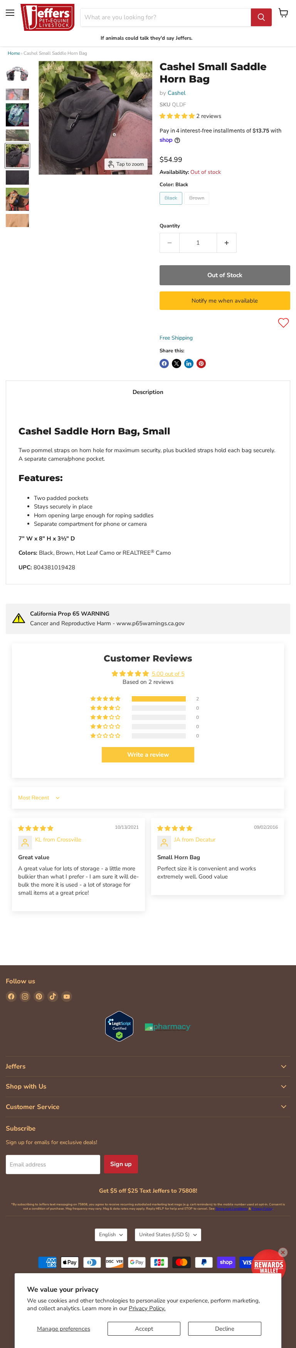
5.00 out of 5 (168, 674)
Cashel (176, 93)
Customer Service (32, 1106)
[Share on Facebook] (164, 363)
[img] (35, 828)
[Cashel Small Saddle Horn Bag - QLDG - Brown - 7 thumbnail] (17, 199)
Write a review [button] (148, 755)
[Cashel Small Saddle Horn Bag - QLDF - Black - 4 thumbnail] (17, 135)
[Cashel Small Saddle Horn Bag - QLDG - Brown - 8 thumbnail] (17, 220)
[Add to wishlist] (283, 323)
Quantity (170, 226)
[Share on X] (176, 363)
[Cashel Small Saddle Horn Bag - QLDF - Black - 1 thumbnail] (17, 74)
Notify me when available (225, 301)
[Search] (261, 17)
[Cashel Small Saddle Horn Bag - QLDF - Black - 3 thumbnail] (17, 115)
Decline (224, 1329)
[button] (178, 116)
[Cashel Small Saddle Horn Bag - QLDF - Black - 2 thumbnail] (17, 94)
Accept (144, 1329)
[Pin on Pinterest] (201, 363)
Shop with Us (26, 1086)
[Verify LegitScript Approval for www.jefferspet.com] (119, 1027)
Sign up (121, 1164)
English (107, 1234)
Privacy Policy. (147, 1308)
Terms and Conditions (231, 1209)
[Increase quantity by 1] (227, 243)
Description (148, 392)
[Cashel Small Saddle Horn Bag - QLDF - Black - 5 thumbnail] (17, 155)
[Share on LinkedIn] (188, 363)
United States (164, 1234)
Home (14, 53)
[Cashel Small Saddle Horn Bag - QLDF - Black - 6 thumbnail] (17, 177)
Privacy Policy (262, 1209)
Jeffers (15, 1066)
